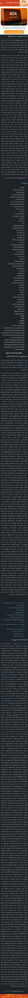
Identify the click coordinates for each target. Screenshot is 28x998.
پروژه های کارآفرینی (19, 612)
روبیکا (21, 997)
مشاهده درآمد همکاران (18, 636)
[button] (1, 3)
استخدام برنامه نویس (19, 306)
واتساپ (13, 997)
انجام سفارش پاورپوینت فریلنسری (16, 607)
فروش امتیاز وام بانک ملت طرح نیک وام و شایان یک (12, 332)
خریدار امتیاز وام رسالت (18, 206)
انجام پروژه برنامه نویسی (18, 297)
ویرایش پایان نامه (20, 268)
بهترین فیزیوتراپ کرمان (18, 190)
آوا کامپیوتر (7, 991)
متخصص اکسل (20, 299)
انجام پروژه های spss (19, 311)
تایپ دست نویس (20, 230)
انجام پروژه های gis (19, 261)
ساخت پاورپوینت (20, 275)
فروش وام (22, 290)
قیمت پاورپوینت (20, 309)
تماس (25, 997)
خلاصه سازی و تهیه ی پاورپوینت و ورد (15, 263)
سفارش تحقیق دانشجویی (18, 266)
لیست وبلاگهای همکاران (18, 634)
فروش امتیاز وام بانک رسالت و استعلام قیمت (14, 328)
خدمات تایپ (21, 221)
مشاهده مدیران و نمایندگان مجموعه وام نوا (14, 344)
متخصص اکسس (20, 301)
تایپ (23, 223)
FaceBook (21, 323)
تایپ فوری (22, 259)
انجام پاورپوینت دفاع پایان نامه (17, 244)
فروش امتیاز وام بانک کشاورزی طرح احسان (14, 330)
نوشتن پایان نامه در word (18, 240)
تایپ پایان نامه (21, 256)
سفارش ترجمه (21, 294)
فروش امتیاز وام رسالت (19, 278)
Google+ (22, 316)
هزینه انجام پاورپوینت (19, 313)
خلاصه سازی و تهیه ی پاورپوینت (17, 617)
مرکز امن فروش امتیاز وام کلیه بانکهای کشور (14, 342)
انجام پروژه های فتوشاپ (18, 225)
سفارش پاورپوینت (19, 40)
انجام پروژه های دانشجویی (18, 228)
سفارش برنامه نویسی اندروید (14, 353)
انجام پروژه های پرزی (19, 213)
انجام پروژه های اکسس (19, 247)
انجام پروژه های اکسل (19, 254)
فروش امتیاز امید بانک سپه (18, 325)
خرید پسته (21, 242)
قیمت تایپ (21, 271)
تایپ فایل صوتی (20, 237)
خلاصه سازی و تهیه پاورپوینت (19, 643)
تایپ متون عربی (20, 235)
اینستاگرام (3, 997)
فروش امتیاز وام (20, 192)
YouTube (21, 321)
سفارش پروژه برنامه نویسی (18, 282)
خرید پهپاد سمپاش (20, 209)
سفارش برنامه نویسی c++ (18, 216)
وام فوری (22, 187)
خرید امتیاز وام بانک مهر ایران (17, 202)
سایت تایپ (21, 218)
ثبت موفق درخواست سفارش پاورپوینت (15, 615)
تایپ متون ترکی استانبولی (18, 249)
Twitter (22, 318)
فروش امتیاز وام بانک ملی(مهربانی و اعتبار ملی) (13, 335)
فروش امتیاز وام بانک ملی (18, 304)
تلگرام (8, 997)
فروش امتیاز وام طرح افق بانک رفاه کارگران (14, 340)
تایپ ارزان (21, 211)
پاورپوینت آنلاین (20, 252)
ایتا (18, 997)
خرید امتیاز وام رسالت (19, 280)
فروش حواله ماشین (19, 199)
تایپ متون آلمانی (20, 232)
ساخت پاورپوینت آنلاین (10, 679)
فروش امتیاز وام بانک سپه (18, 194)
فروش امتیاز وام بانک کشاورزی (17, 197)
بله (16, 997)
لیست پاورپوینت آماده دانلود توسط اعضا (15, 629)
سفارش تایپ (21, 285)
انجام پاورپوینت (20, 273)
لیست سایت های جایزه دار (18, 631)
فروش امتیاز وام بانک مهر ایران (17, 204)
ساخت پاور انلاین (15, 698)
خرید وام (22, 292)
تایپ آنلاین (12, 178)
